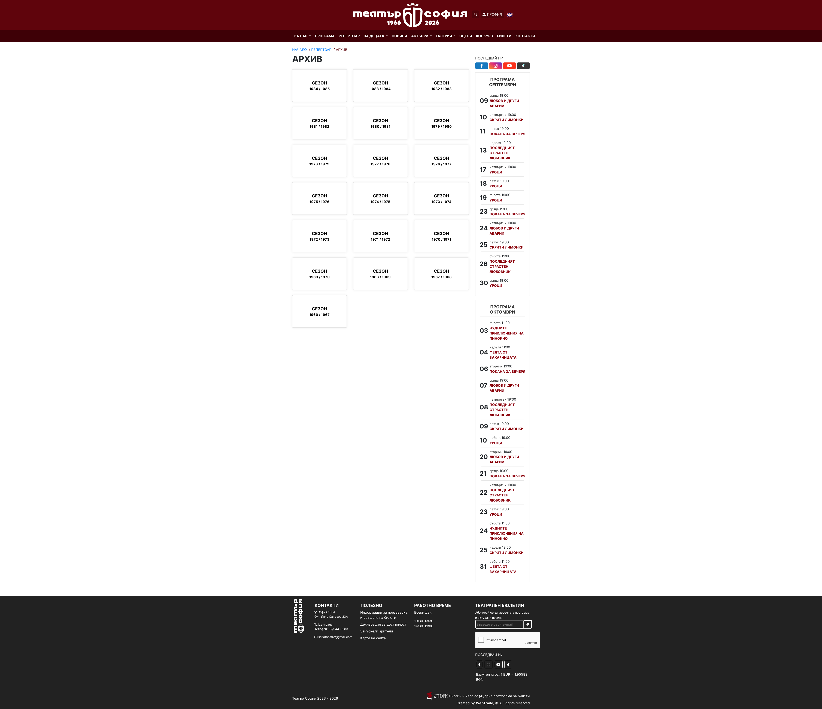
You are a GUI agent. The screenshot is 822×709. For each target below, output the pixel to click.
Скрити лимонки (507, 120)
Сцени (465, 36)
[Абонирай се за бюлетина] (528, 624)
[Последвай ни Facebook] (481, 65)
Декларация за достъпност (383, 624)
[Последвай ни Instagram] (495, 65)
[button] (475, 14)
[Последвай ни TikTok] (523, 65)
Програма (325, 36)
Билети (504, 36)
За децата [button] (374, 36)
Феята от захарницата (503, 355)
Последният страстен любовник (502, 153)
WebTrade (484, 703)
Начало (299, 49)
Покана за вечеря (507, 134)
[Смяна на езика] (509, 14)
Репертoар (349, 36)
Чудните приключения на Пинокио (507, 333)
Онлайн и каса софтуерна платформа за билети (489, 696)
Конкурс (484, 36)
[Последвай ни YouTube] (509, 65)
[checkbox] (502, 640)
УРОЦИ (496, 172)
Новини (399, 36)
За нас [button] (301, 36)
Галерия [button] (444, 36)
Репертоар (321, 49)
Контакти (525, 36)
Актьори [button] (420, 36)
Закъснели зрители (376, 631)
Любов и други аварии (504, 103)
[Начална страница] (410, 15)
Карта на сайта (373, 638)
